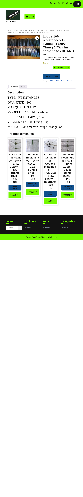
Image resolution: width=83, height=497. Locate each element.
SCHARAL (12, 21)
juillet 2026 (27, 227)
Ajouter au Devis (51, 76)
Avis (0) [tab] (23, 86)
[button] (37, 38)
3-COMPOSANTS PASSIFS (21, 30)
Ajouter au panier (61, 67)
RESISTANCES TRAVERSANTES (51, 30)
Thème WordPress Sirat (35, 237)
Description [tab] (14, 86)
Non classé (64, 227)
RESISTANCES (35, 30)
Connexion (46, 227)
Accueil (9, 30)
